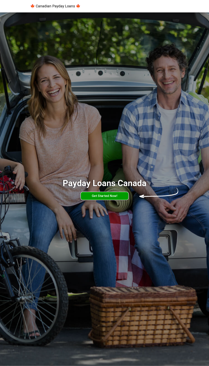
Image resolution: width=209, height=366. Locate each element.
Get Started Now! (104, 196)
